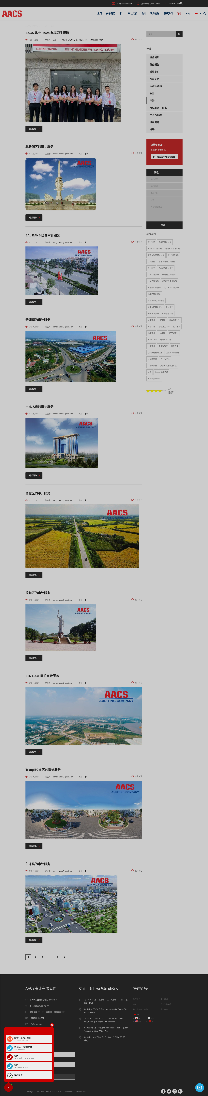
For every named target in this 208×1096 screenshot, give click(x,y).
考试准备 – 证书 (158, 107)
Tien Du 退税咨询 (161, 372)
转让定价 (132, 13)
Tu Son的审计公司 (155, 248)
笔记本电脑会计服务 (166, 261)
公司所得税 (152, 359)
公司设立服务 (153, 313)
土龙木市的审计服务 (156, 300)
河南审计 (151, 320)
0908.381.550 (174, 4)
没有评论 (138, 39)
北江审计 (176, 326)
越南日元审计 (165, 339)
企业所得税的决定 (155, 352)
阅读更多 (33, 129)
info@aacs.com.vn (124, 4)
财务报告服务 (173, 255)
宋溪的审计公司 (164, 242)
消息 (179, 13)
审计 (121, 13)
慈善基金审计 (164, 326)
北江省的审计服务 (171, 287)
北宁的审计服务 (154, 294)
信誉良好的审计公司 (156, 255)
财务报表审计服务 (169, 281)
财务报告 (154, 64)
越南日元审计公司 (172, 248)
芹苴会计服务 (153, 274)
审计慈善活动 (167, 313)
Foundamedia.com (78, 1091)
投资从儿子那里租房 (168, 365)
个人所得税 (156, 115)
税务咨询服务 (166, 1004)
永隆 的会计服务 (168, 274)
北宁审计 (151, 333)
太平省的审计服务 (155, 307)
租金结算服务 (153, 281)
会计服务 (151, 261)
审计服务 (164, 999)
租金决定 (174, 346)
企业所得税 (165, 359)
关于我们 (110, 13)
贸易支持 (154, 79)
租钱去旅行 (152, 365)
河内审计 (162, 320)
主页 (99, 13)
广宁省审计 (173, 333)
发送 (163, 225)
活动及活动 (156, 86)
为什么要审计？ (154, 378)
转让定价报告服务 (140, 1009)
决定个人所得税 (172, 352)
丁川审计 (151, 346)
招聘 (152, 129)
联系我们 (168, 13)
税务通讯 (154, 57)
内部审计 (151, 326)
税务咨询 (154, 13)
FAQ (188, 13)
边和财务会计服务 (165, 268)
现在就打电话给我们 (166, 156)
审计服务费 (163, 346)
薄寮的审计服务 (154, 287)
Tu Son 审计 (152, 339)
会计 (143, 13)
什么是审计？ (174, 320)
